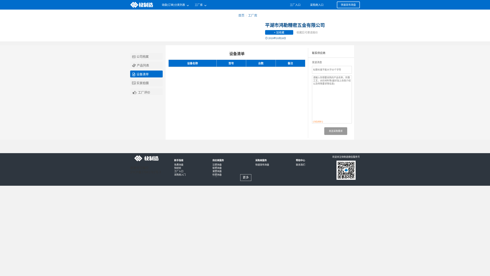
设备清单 (140, 74)
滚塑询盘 (217, 171)
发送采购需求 (336, 131)
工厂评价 (141, 92)
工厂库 (252, 15)
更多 (246, 177)
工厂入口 (178, 171)
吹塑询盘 (217, 174)
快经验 (177, 168)
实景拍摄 (140, 83)
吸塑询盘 (217, 168)
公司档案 (140, 56)
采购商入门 (180, 174)
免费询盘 (178, 164)
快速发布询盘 (348, 4)
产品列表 (140, 65)
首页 (241, 15)
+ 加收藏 (279, 32)
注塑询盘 (217, 164)
